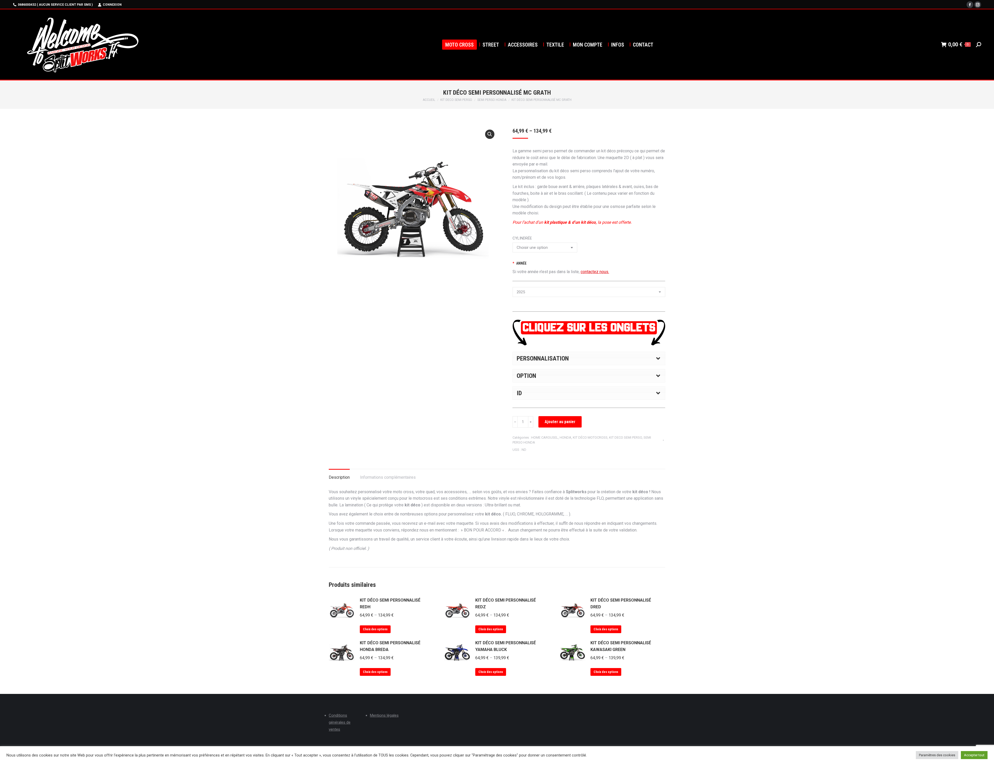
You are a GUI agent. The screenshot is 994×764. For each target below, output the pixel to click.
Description (339, 477)
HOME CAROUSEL (544, 437)
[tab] (339, 475)
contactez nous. (595, 271)
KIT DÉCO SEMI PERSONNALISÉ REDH (390, 603)
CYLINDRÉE (522, 238)
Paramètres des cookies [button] (937, 755)
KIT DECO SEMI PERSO (625, 437)
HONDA (565, 437)
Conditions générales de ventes (339, 722)
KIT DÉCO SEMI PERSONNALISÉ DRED (620, 603)
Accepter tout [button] (974, 755)
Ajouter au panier (560, 421)
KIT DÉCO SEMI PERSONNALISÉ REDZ (505, 603)
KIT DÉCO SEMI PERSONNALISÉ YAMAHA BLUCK (505, 646)
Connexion (112, 4)
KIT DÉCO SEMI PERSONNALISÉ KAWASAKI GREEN (620, 646)
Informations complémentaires (388, 477)
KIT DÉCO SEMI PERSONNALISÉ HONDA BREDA (390, 646)
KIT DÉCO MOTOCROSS (590, 437)
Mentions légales (384, 715)
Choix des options (375, 629)
